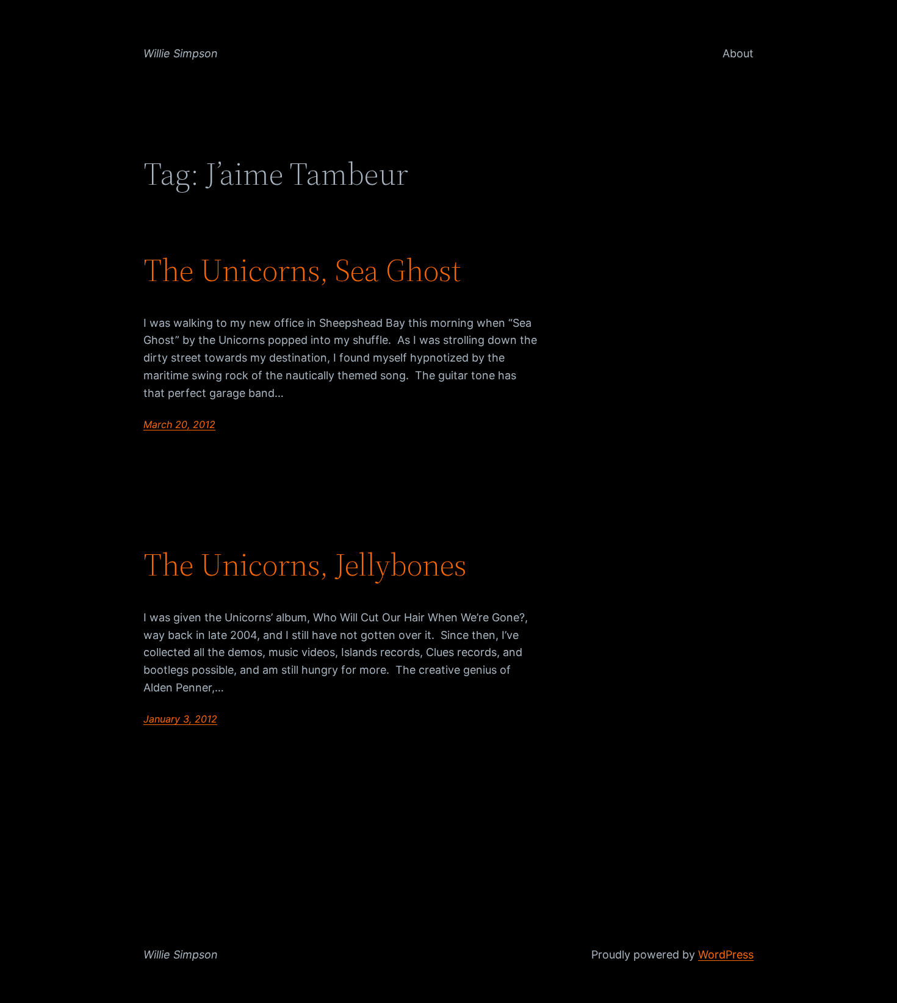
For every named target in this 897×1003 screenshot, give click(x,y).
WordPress (726, 954)
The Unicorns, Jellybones (305, 564)
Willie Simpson (180, 53)
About (738, 53)
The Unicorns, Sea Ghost (302, 270)
